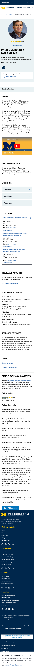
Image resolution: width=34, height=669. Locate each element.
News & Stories (5, 540)
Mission (3, 533)
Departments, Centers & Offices (10, 600)
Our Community (5, 597)
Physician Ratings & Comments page (19, 381)
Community (4, 535)
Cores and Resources (7, 583)
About (3, 530)
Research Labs (5, 578)
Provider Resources (6, 564)
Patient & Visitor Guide (7, 559)
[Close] (30, 655)
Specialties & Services (7, 554)
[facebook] (2, 544)
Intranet (3, 605)
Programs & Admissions (8, 595)
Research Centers (6, 581)
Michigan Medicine (8, 527)
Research (4, 573)
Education (5, 592)
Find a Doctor (5, 552)
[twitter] (9, 544)
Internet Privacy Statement (13, 665)
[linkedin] (9, 588)
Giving (3, 538)
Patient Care (6, 549)
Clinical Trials (5, 576)
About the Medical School (8, 602)
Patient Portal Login (7, 562)
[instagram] (6, 544)
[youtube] (13, 544)
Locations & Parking (7, 557)
